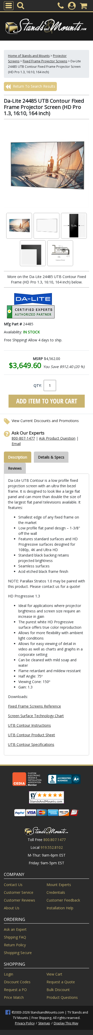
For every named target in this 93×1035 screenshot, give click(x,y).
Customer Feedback (63, 900)
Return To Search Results (33, 86)
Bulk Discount (58, 989)
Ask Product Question (57, 438)
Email (16, 443)
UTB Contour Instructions (29, 725)
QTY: (38, 385)
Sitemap (44, 1023)
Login (8, 974)
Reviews (15, 468)
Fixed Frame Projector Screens (45, 61)
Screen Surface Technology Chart (36, 715)
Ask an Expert (15, 929)
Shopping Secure (18, 952)
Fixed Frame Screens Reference (34, 706)
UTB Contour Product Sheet (31, 734)
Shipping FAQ (15, 937)
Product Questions (62, 997)
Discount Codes (17, 981)
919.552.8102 (52, 847)
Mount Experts (59, 884)
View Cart (54, 974)
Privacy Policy (25, 1023)
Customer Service (18, 892)
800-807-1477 (23, 438)
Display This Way (66, 1023)
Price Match (14, 997)
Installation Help (60, 907)
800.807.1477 (54, 839)
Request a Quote (61, 981)
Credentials (56, 892)
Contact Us (13, 884)
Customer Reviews (19, 900)
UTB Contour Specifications (31, 744)
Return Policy (15, 944)
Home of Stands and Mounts (29, 56)
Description (17, 457)
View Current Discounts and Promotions (45, 420)
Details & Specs (51, 457)
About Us (11, 907)
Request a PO (15, 989)
